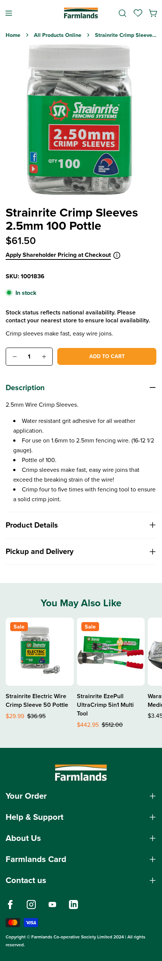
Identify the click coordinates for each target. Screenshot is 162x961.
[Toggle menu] (8, 13)
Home (13, 35)
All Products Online (57, 35)
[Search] (122, 13)
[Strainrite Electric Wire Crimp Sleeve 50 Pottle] (40, 652)
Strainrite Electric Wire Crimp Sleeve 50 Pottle (37, 700)
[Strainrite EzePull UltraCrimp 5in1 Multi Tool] (111, 652)
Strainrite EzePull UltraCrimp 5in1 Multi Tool (105, 705)
